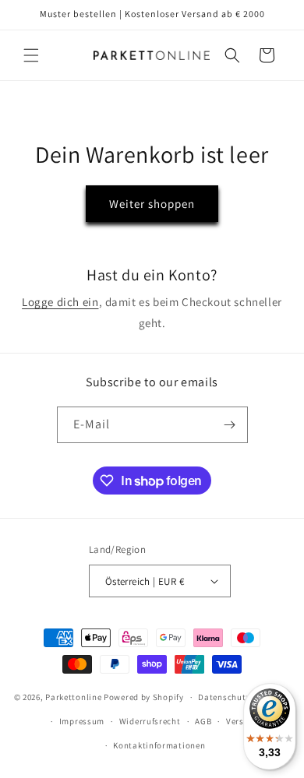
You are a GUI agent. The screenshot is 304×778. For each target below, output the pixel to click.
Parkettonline (73, 697)
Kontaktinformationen (159, 745)
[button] (31, 55)
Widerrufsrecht (150, 721)
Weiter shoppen (152, 203)
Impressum (81, 721)
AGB (203, 721)
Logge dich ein (60, 301)
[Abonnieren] (230, 425)
